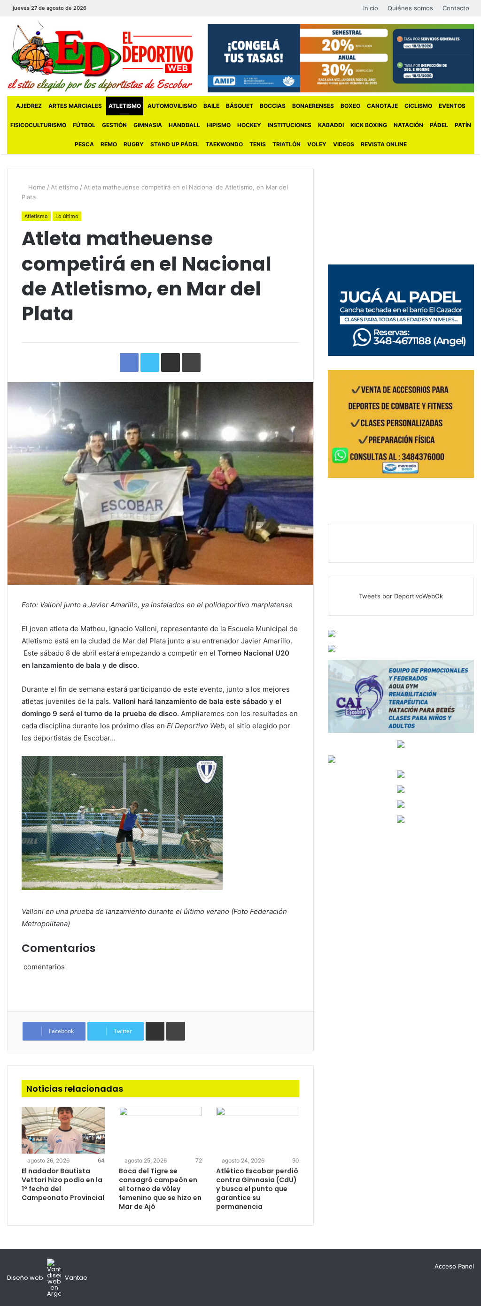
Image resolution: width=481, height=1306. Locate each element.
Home (36, 187)
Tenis (257, 144)
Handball (184, 124)
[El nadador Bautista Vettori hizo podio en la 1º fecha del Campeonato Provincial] (63, 1130)
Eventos (452, 105)
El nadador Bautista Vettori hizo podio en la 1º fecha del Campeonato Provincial (63, 1184)
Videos (343, 144)
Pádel (439, 124)
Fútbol (84, 124)
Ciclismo (418, 105)
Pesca (84, 144)
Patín (463, 124)
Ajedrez (29, 105)
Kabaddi (331, 124)
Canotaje (382, 105)
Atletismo (125, 105)
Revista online (384, 144)
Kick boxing (368, 124)
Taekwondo (224, 144)
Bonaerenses (313, 105)
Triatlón (286, 144)
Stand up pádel (174, 144)
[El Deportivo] (100, 56)
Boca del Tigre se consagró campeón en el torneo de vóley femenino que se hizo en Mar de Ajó (160, 1188)
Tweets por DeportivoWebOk (401, 596)
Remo (109, 144)
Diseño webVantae (47, 1277)
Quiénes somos (410, 8)
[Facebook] (100, 8)
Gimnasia (147, 124)
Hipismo (219, 124)
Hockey (249, 124)
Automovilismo (172, 105)
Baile (211, 105)
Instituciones (289, 124)
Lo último (66, 216)
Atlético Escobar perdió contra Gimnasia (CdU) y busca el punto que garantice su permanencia (257, 1188)
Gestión (114, 124)
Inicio (370, 8)
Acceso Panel (454, 1266)
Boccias (273, 105)
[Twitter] (115, 8)
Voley (316, 144)
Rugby (134, 144)
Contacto (455, 8)
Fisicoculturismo (38, 124)
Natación (408, 124)
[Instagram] (129, 8)
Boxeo (350, 105)
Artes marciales (75, 105)
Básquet (239, 105)
